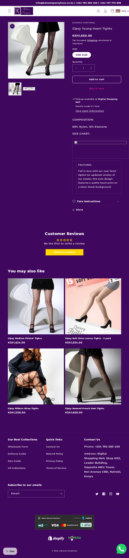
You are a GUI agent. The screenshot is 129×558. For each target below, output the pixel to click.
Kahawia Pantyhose (68, 551)
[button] (9, 11)
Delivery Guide (17, 453)
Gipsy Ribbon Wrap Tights (23, 408)
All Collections (16, 468)
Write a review (64, 252)
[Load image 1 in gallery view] (15, 89)
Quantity (77, 62)
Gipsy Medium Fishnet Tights (25, 338)
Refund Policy (54, 453)
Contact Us (53, 446)
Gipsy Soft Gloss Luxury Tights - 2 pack (88, 338)
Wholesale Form (18, 446)
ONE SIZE (82, 54)
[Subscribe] (60, 493)
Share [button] (79, 209)
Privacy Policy (54, 461)
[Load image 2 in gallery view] (29, 89)
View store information (90, 111)
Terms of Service (56, 468)
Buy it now (96, 88)
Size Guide (14, 461)
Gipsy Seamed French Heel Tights (84, 408)
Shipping (92, 40)
